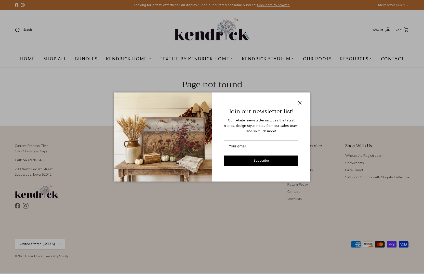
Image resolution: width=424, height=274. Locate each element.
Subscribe (261, 160)
